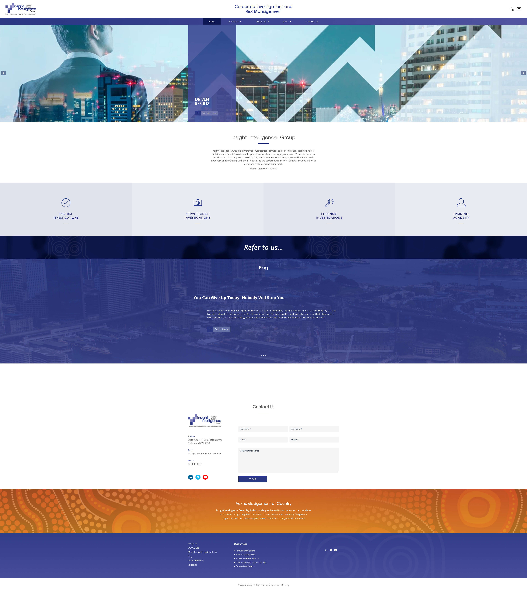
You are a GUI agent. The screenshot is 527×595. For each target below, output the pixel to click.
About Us (261, 21)
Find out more (209, 113)
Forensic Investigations (329, 215)
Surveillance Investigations (198, 215)
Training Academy (461, 215)
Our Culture (193, 551)
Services (234, 21)
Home (211, 21)
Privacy (286, 588)
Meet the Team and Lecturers (202, 555)
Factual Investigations (66, 215)
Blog (285, 21)
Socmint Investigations (245, 558)
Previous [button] (3, 73)
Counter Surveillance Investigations (251, 566)
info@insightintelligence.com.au (204, 457)
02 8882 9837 (194, 467)
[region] (263, 73)
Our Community (196, 564)
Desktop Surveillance (245, 569)
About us (192, 547)
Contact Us (312, 21)
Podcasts (192, 568)
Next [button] (523, 73)
